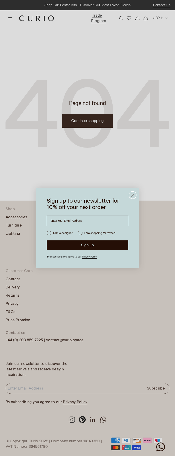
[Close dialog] (132, 195)
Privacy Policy (89, 256)
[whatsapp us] (160, 447)
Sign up (87, 245)
